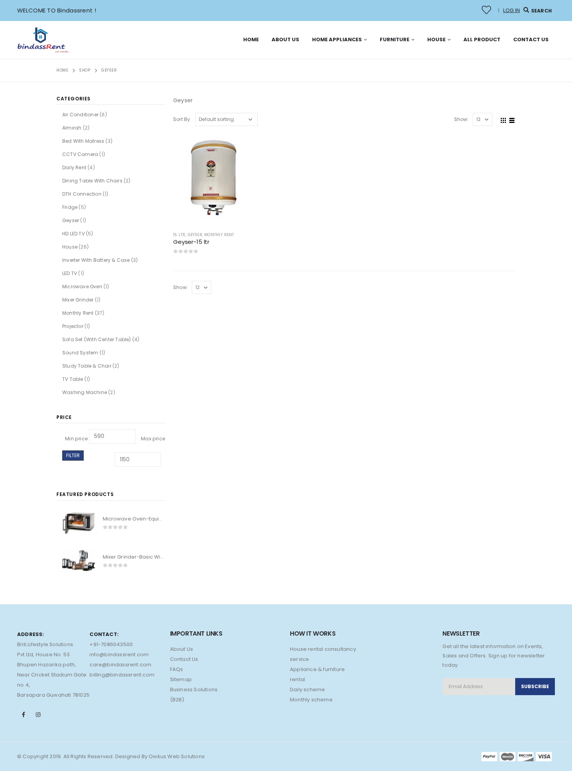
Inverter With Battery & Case (96, 260)
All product (481, 39)
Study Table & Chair (86, 366)
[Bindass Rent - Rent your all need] (44, 40)
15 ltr (179, 235)
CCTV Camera (80, 154)
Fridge (69, 207)
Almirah (71, 127)
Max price (153, 438)
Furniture (394, 39)
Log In (511, 10)
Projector (72, 326)
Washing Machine (84, 392)
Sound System (80, 352)
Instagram (38, 714)
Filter (73, 455)
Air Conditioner (80, 114)
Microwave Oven (82, 286)
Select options (240, 145)
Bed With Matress (83, 141)
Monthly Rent (219, 235)
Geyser (195, 235)
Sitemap (181, 679)
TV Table (72, 379)
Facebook (24, 714)
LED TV (69, 273)
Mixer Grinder (78, 299)
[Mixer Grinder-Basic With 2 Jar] (78, 560)
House (436, 39)
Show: (461, 119)
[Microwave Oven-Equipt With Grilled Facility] (78, 522)
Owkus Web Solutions (177, 756)
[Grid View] (503, 119)
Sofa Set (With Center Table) (96, 339)
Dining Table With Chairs (92, 180)
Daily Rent (74, 167)
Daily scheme (307, 689)
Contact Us (531, 39)
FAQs (176, 669)
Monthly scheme (311, 699)
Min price (76, 438)
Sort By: (182, 119)
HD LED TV (73, 233)
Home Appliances (337, 39)
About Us (285, 39)
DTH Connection (82, 194)
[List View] (512, 119)
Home (251, 39)
